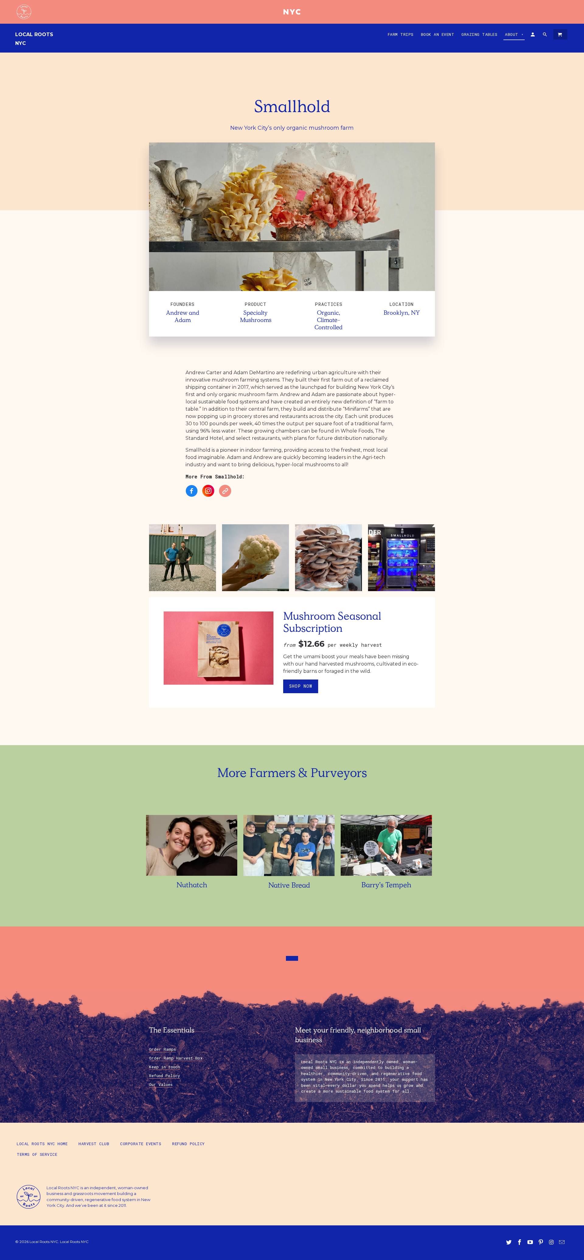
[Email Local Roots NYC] (562, 1242)
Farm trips (401, 34)
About (514, 34)
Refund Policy (164, 1075)
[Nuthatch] (191, 877)
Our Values (160, 1084)
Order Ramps (162, 1049)
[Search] (545, 35)
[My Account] (533, 35)
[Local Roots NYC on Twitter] (509, 1242)
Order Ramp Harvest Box (176, 1058)
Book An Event (437, 34)
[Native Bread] (289, 877)
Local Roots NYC (34, 39)
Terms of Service (37, 1154)
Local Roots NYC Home (42, 1143)
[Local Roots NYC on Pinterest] (541, 1242)
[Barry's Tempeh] (386, 877)
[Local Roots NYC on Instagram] (551, 1242)
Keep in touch (164, 1067)
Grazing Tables (479, 34)
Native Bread (289, 886)
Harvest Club (93, 1143)
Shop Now (300, 686)
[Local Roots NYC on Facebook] (520, 1242)
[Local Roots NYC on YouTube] (530, 1242)
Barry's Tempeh (386, 885)
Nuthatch (191, 885)
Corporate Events (140, 1143)
